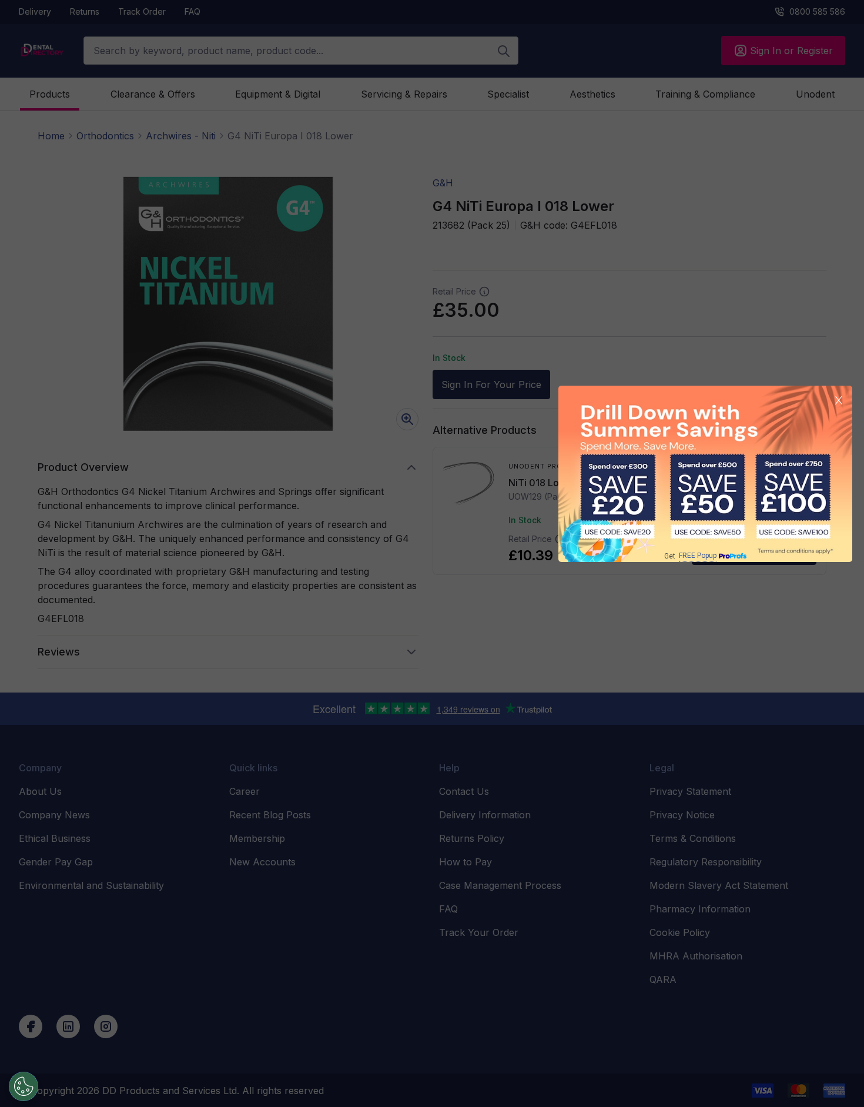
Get (690, 555)
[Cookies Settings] (23, 1086)
